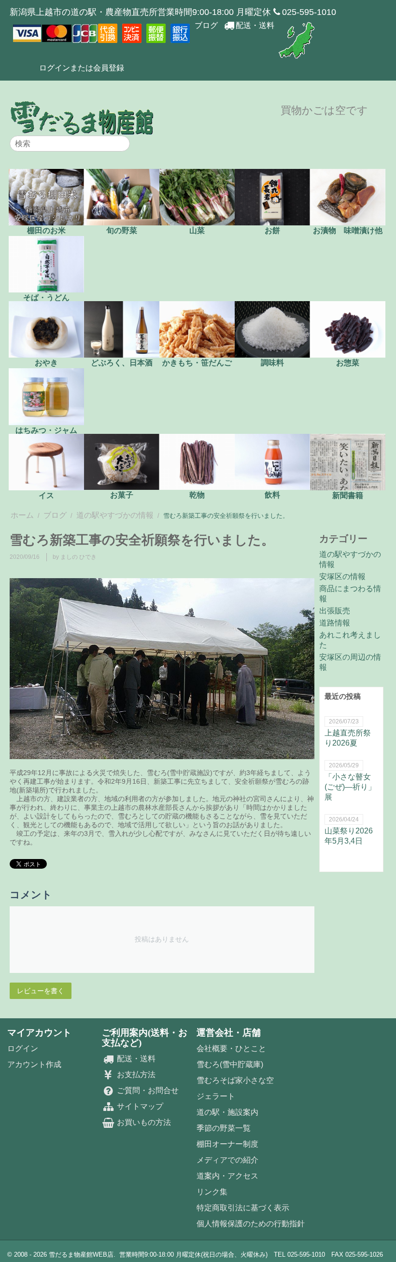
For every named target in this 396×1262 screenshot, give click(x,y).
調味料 (272, 363)
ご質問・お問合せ (147, 1090)
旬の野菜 (121, 230)
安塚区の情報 (342, 576)
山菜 (197, 230)
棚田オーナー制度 (227, 1144)
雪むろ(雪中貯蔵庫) (230, 1064)
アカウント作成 (34, 1064)
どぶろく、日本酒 (122, 363)
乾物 (197, 495)
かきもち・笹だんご (197, 363)
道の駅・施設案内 (227, 1112)
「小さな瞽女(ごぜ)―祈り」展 (350, 787)
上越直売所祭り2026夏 (348, 738)
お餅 (272, 230)
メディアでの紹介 (227, 1160)
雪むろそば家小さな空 (235, 1080)
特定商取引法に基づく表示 (243, 1208)
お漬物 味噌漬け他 (347, 230)
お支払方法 (135, 1074)
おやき (46, 363)
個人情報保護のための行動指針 (251, 1224)
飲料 (272, 495)
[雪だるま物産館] (82, 117)
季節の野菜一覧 (224, 1128)
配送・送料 (255, 25)
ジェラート (216, 1096)
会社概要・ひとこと (231, 1048)
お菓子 (121, 495)
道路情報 (334, 623)
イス (46, 495)
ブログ (206, 25)
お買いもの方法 (143, 1122)
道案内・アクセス (227, 1176)
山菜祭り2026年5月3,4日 (349, 836)
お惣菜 (347, 363)
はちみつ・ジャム (46, 430)
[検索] (122, 144)
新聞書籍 (347, 495)
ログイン (22, 1048)
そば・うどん (46, 297)
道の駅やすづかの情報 (115, 515)
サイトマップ (139, 1106)
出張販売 (334, 611)
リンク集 (212, 1192)
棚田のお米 (46, 230)
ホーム (22, 515)
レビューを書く (40, 991)
